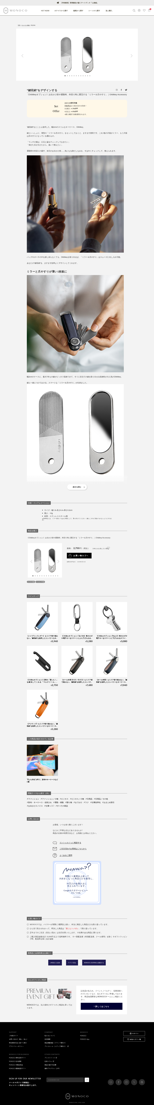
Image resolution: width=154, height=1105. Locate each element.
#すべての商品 (62, 806)
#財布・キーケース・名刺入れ (39, 802)
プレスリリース (50, 1058)
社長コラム (48, 1061)
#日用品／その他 (101, 799)
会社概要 (47, 1039)
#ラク (86, 802)
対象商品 (68, 105)
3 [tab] (37, 575)
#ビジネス (64, 799)
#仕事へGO (49, 806)
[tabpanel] (77, 55)
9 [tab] (51, 575)
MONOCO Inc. (73, 1102)
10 (85, 75)
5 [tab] (42, 575)
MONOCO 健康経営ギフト (17, 1068)
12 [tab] (57, 575)
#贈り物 (68, 802)
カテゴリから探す (61, 10)
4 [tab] (39, 575)
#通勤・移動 (58, 802)
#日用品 (88, 799)
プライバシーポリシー (16, 1046)
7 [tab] (46, 575)
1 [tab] (33, 575)
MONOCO (83, 1036)
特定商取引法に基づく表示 (18, 1043)
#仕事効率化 (95, 802)
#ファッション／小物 (49, 799)
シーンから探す (94, 10)
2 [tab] (35, 575)
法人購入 (109, 10)
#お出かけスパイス (35, 806)
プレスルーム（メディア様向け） (56, 1046)
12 (90, 75)
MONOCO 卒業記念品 (16, 1065)
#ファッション (33, 799)
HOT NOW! (45, 10)
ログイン (135, 1033)
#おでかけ (78, 802)
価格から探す (78, 10)
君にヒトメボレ (72, 928)
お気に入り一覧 (135, 1039)
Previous (23, 55)
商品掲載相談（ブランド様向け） (56, 1043)
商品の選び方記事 (50, 1065)
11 (87, 75)
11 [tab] (55, 575)
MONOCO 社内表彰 (15, 1061)
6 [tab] (44, 575)
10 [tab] (53, 575)
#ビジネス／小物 (77, 799)
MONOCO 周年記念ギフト (17, 1058)
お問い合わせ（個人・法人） (18, 1039)
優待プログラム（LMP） (53, 1068)
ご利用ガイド (13, 1036)
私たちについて (50, 1036)
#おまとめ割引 (108, 802)
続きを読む (77, 487)
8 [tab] (48, 575)
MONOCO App (84, 1039)
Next (130, 55)
